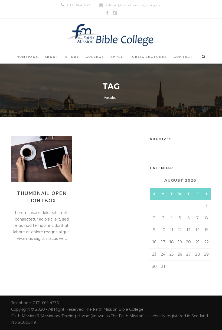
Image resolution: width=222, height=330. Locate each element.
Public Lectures (148, 57)
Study (72, 57)
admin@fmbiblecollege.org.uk (133, 5)
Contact (183, 57)
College (95, 57)
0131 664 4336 (80, 5)
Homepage (27, 57)
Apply (116, 57)
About (52, 57)
